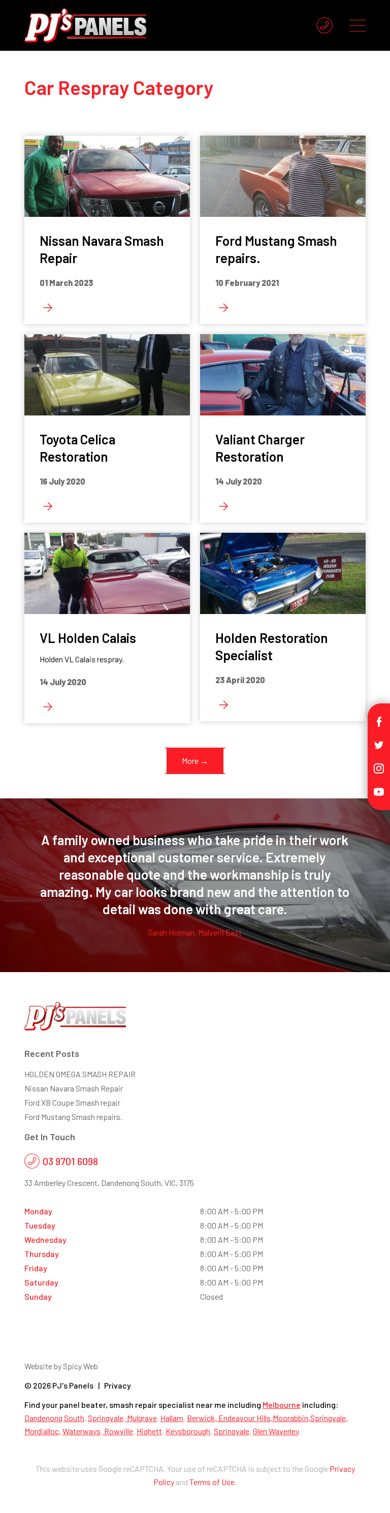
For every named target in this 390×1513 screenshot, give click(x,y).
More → (195, 760)
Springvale (105, 1418)
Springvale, (329, 1418)
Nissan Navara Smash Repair (73, 1088)
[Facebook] (379, 720)
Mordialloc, (42, 1431)
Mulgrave (141, 1418)
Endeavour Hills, (245, 1418)
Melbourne (282, 1404)
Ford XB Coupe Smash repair (72, 1102)
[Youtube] (379, 790)
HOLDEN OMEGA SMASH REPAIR (80, 1074)
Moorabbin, (291, 1418)
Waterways (81, 1431)
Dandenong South (54, 1418)
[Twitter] (379, 744)
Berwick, (202, 1418)
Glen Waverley (276, 1431)
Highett (149, 1431)
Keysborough (188, 1431)
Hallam (171, 1418)
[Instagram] (379, 767)
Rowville (118, 1431)
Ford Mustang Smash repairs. (73, 1116)
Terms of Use (212, 1482)
